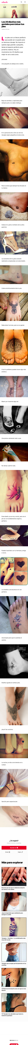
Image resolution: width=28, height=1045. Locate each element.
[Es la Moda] (5, 2)
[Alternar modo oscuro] (25, 2)
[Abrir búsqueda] (21, 2)
